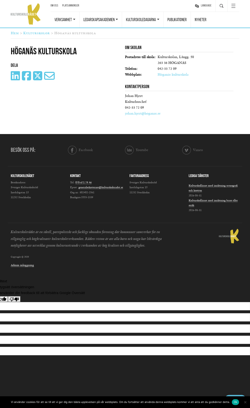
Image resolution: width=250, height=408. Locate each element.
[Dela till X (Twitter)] (38, 79)
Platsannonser (70, 5)
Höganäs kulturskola (173, 74)
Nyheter (200, 19)
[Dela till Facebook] (27, 79)
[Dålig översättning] (14, 299)
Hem (15, 33)
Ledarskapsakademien (99, 19)
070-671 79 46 (83, 182)
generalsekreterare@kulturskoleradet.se (101, 187)
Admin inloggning (22, 265)
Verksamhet (63, 19)
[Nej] (245, 402)
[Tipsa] (50, 79)
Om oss (54, 5)
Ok (235, 402)
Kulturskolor (36, 33)
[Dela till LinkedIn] (16, 79)
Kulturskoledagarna (141, 19)
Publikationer (177, 19)
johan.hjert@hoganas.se (143, 113)
